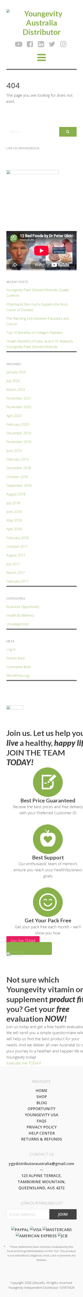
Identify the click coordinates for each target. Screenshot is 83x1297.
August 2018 (15, 494)
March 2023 (15, 389)
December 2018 (18, 468)
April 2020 (13, 415)
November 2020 (18, 407)
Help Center (42, 1133)
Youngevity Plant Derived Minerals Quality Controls (37, 293)
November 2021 (18, 398)
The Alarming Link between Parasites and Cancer (37, 321)
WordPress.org (17, 675)
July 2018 (13, 503)
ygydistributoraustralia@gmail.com (41, 1163)
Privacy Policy (42, 1127)
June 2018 (13, 511)
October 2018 (17, 476)
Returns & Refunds (41, 1139)
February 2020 (17, 424)
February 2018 (17, 538)
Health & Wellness (20, 615)
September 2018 (18, 485)
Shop (41, 1096)
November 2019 (18, 441)
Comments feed (18, 667)
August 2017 (15, 555)
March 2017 (15, 572)
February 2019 (17, 459)
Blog (41, 1102)
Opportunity (41, 1108)
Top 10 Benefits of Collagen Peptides (34, 332)
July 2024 (13, 380)
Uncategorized (17, 624)
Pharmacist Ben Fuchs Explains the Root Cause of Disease (37, 307)
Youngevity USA (41, 1114)
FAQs (41, 1120)
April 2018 (13, 529)
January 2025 (16, 372)
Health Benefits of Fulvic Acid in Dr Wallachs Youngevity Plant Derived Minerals (39, 344)
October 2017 (17, 546)
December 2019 (18, 433)
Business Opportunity (22, 606)
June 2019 (13, 450)
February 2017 (17, 581)
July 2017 (13, 564)
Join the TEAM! (23, 940)
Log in (11, 649)
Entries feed (15, 658)
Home (41, 1090)
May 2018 (13, 520)
